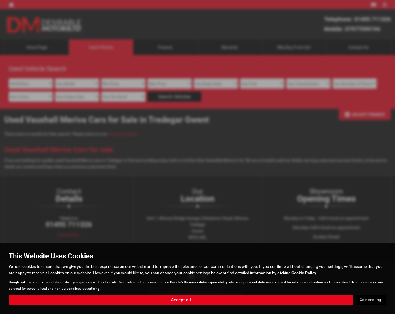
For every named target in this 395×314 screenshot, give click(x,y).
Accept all (181, 299)
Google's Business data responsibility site (202, 282)
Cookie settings (371, 300)
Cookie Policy (303, 273)
